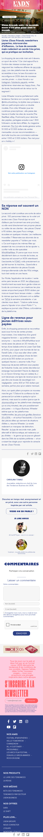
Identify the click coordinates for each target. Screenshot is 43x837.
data (5, 808)
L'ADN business (10, 798)
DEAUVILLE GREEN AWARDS (18, 755)
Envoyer (21, 633)
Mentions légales (12, 832)
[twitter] (18, 835)
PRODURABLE (12, 749)
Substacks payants (19, 82)
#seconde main (24, 20)
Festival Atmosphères (17, 738)
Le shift (7, 811)
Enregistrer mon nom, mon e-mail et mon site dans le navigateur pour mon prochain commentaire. (20, 614)
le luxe (13, 429)
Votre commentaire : (11, 584)
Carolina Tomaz (9, 32)
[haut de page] (39, 834)
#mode (30, 17)
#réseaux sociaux (9, 20)
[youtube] (8, 728)
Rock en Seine (13, 758)
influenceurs (34, 281)
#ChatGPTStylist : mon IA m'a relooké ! (21, 535)
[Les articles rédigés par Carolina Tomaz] (21, 476)
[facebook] (14, 835)
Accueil (4, 36)
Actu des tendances (13, 791)
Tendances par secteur (14, 794)
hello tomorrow (15, 741)
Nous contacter (11, 825)
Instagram (6, 82)
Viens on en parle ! (21, 511)
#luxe (21, 17)
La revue (7, 781)
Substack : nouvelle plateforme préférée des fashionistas (21, 552)
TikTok (7, 299)
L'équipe (7, 828)
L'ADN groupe (9, 821)
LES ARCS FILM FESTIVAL (17, 752)
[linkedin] (23, 835)
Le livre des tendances (14, 777)
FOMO (17, 261)
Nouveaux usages (9, 17)
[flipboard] (27, 835)
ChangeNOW (12, 744)
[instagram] (26, 722)
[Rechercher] (40, 4)
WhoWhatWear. (9, 252)
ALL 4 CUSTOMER (14, 746)
